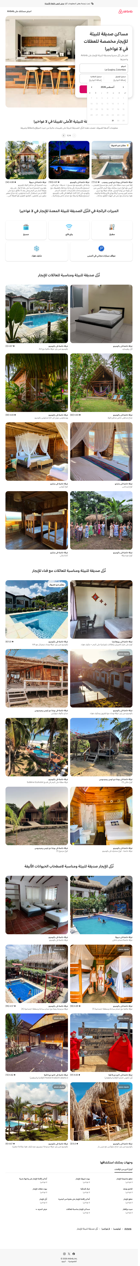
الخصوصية (72, 1261)
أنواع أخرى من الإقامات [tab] (123, 1169)
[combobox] (104, 69)
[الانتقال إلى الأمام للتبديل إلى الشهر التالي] (92, 87)
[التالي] (64, 135)
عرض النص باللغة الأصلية (54, 3)
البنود (63, 1261)
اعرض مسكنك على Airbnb (19, 11)
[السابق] (74, 135)
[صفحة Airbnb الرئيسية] (125, 11)
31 (113, 120)
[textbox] (116, 80)
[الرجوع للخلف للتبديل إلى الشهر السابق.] (123, 87)
